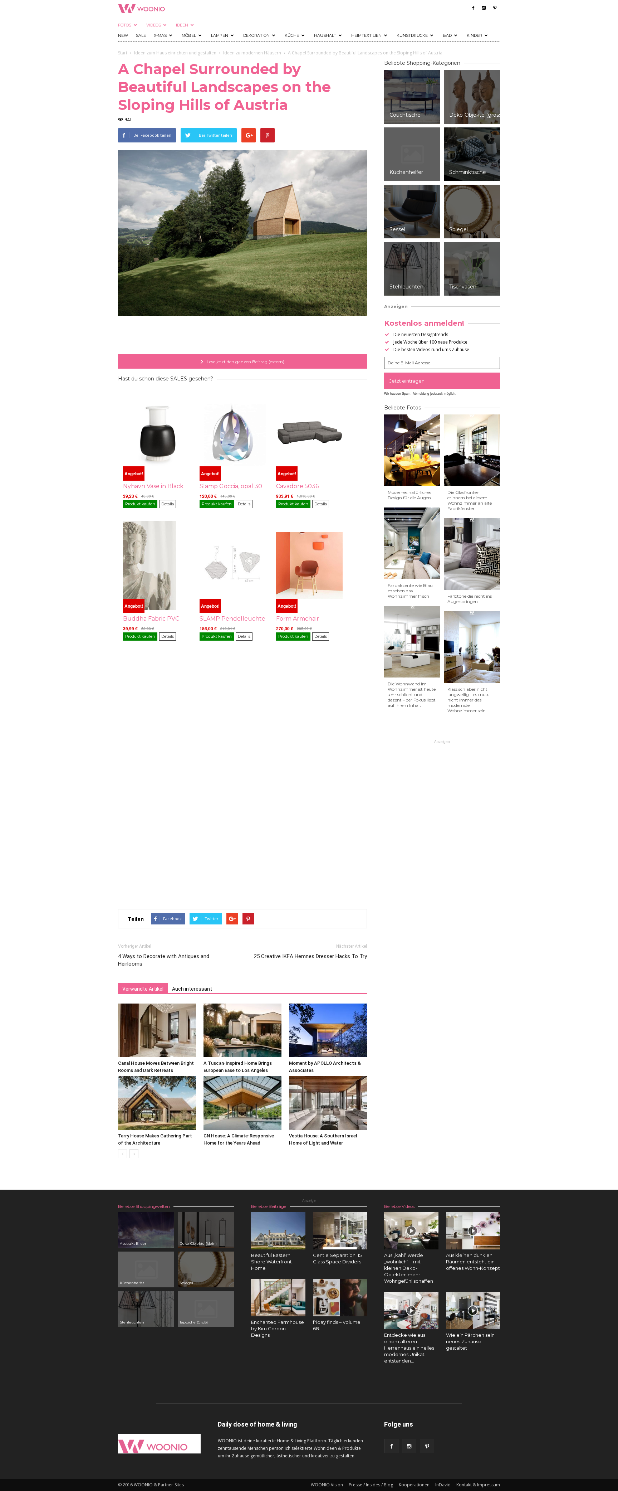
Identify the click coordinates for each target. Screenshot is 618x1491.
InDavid (443, 1485)
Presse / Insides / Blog (371, 1485)
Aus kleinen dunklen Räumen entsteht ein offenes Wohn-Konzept (473, 1261)
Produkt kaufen (140, 503)
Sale (141, 35)
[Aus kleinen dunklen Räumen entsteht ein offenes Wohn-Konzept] (473, 1230)
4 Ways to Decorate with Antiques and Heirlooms (163, 960)
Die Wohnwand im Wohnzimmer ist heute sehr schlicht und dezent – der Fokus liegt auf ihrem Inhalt (412, 694)
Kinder (474, 35)
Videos (153, 25)
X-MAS (160, 35)
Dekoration (256, 35)
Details (167, 503)
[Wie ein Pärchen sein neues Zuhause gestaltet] (473, 1310)
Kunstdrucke (412, 35)
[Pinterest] (494, 8)
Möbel (189, 35)
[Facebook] (473, 8)
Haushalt (325, 35)
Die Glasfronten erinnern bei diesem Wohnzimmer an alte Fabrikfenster (469, 500)
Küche (292, 35)
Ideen (182, 25)
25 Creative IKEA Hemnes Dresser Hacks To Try (310, 956)
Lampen (219, 35)
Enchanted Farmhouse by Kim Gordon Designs (277, 1328)
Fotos (124, 25)
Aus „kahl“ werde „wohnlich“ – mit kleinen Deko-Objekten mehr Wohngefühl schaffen (408, 1268)
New (123, 35)
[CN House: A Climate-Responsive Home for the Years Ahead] (242, 1103)
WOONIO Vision (327, 1485)
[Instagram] (484, 8)
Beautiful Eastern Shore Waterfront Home (271, 1261)
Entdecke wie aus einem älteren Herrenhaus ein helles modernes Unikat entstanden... (409, 1348)
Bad (447, 35)
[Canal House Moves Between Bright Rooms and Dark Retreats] (157, 1030)
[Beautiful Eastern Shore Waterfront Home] (278, 1230)
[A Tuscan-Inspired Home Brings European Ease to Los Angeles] (242, 1030)
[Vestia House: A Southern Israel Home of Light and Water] (328, 1103)
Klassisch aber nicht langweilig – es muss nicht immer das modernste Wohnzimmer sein (468, 699)
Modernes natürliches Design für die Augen (409, 495)
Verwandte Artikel (142, 989)
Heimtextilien (366, 35)
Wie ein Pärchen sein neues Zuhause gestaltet (470, 1341)
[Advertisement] (242, 336)
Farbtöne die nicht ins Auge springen (469, 598)
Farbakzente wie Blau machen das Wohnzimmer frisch (410, 591)
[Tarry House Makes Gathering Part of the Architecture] (157, 1103)
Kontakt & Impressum (478, 1485)
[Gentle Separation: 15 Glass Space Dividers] (340, 1230)
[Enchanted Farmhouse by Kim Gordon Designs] (278, 1297)
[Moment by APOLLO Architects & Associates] (328, 1030)
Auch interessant (192, 989)
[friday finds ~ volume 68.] (340, 1297)
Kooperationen (414, 1485)
